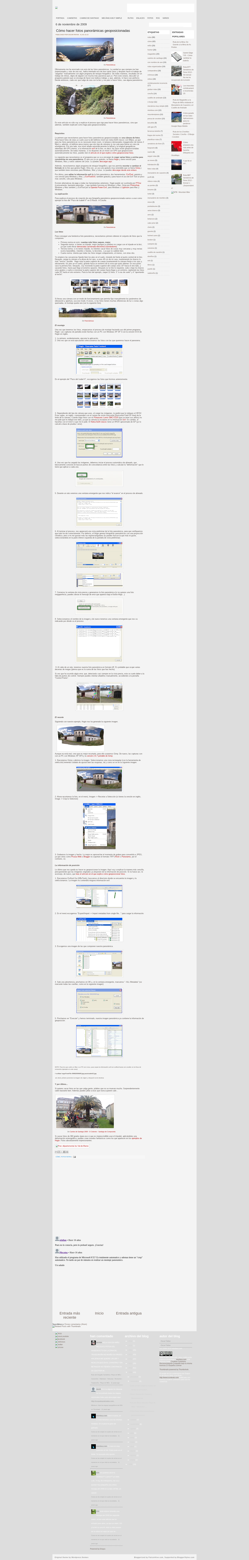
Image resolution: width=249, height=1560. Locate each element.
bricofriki (151, 123)
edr (149, 261)
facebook (61, 1339)
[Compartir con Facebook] (64, 1151)
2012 (130, 1359)
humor (150, 50)
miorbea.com (153, 110)
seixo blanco (153, 211)
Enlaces (140, 18)
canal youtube (63, 1336)
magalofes (152, 54)
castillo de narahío (155, 252)
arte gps (151, 127)
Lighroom (125, 187)
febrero (133, 1455)
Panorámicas (110, 65)
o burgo (151, 102)
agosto (133, 1429)
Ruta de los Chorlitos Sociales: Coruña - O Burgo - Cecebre (182, 134)
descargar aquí (106, 161)
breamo (151, 190)
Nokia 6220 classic (99, 422)
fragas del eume (154, 135)
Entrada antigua (129, 1313)
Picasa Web (76, 857)
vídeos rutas (152, 181)
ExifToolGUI (90, 177)
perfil (150, 177)
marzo (133, 1451)
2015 (130, 1346)
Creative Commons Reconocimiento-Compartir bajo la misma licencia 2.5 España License (176, 1363)
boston (150, 240)
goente (150, 231)
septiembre (135, 1424)
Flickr (117, 857)
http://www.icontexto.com (169, 1378)
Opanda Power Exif (99, 187)
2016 (130, 1341)
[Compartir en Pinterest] (67, 1151)
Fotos (150, 18)
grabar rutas (152, 89)
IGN (97, 1473)
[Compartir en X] (61, 1151)
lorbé (150, 194)
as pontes (152, 185)
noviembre (134, 1381)
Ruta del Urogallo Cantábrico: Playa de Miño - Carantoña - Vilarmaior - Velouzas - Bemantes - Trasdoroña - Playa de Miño (106, 1379)
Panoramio (126, 857)
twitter (60, 1345)
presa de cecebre (155, 119)
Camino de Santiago (89, 18)
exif (93, 148)
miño (150, 46)
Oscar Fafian (166, 1341)
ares (149, 215)
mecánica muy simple (156, 106)
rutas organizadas (155, 67)
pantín (150, 269)
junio (132, 1438)
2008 (130, 1464)
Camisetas (72, 18)
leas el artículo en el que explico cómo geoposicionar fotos (100, 874)
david (98, 1389)
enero (132, 1460)
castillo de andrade (155, 98)
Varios (166, 18)
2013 (130, 1355)
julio (132, 1433)
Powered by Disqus (97, 1549)
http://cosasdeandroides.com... (103, 1401)
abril (132, 1447)
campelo (151, 244)
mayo (132, 1442)
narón (150, 152)
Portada (60, 18)
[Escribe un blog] (58, 1151)
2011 (130, 1363)
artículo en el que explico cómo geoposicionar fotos (111, 153)
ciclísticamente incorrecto (157, 83)
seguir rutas (152, 156)
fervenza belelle (154, 131)
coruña (150, 94)
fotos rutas (66, 1157)
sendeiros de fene (155, 144)
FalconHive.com (156, 1557)
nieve (150, 202)
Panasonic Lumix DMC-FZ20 (106, 417)
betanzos (151, 219)
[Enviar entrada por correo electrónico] (74, 1157)
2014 (130, 1350)
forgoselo (151, 148)
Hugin (116, 159)
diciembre (134, 1377)
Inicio (99, 1313)
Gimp (137, 168)
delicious (61, 1342)
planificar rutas (154, 140)
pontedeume (153, 206)
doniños (151, 256)
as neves (151, 160)
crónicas (151, 75)
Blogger (87, 857)
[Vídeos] (124, 17)
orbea (150, 79)
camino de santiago (155, 58)
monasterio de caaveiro (157, 173)
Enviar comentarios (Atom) (76, 1324)
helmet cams (153, 236)
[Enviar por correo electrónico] (56, 1151)
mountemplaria (154, 114)
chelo (150, 227)
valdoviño (152, 273)
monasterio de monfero (157, 198)
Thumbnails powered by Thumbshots (174, 1369)
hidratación (152, 165)
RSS (158, 18)
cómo (58, 1157)
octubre (133, 1420)
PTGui (138, 183)
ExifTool (129, 174)
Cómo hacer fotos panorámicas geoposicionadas (93, 31)
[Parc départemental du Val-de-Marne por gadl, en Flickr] (72, 1146)
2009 (130, 1372)
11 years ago (115, 1383)
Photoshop (134, 185)
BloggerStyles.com (185, 1557)
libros (150, 265)
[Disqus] (99, 1197)
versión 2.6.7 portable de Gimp (100, 756)
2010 (130, 1368)
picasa (60, 1347)
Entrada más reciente (70, 1315)
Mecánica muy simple (112, 18)
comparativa (153, 71)
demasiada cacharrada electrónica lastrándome (96, 247)
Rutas (130, 18)
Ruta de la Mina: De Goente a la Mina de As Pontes (181, 44)
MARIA (99, 1343)
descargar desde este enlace (124, 170)
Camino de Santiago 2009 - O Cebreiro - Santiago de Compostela (92, 1131)
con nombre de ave (155, 62)
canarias (151, 248)
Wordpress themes (79, 1557)
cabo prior (152, 223)
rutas (150, 37)
